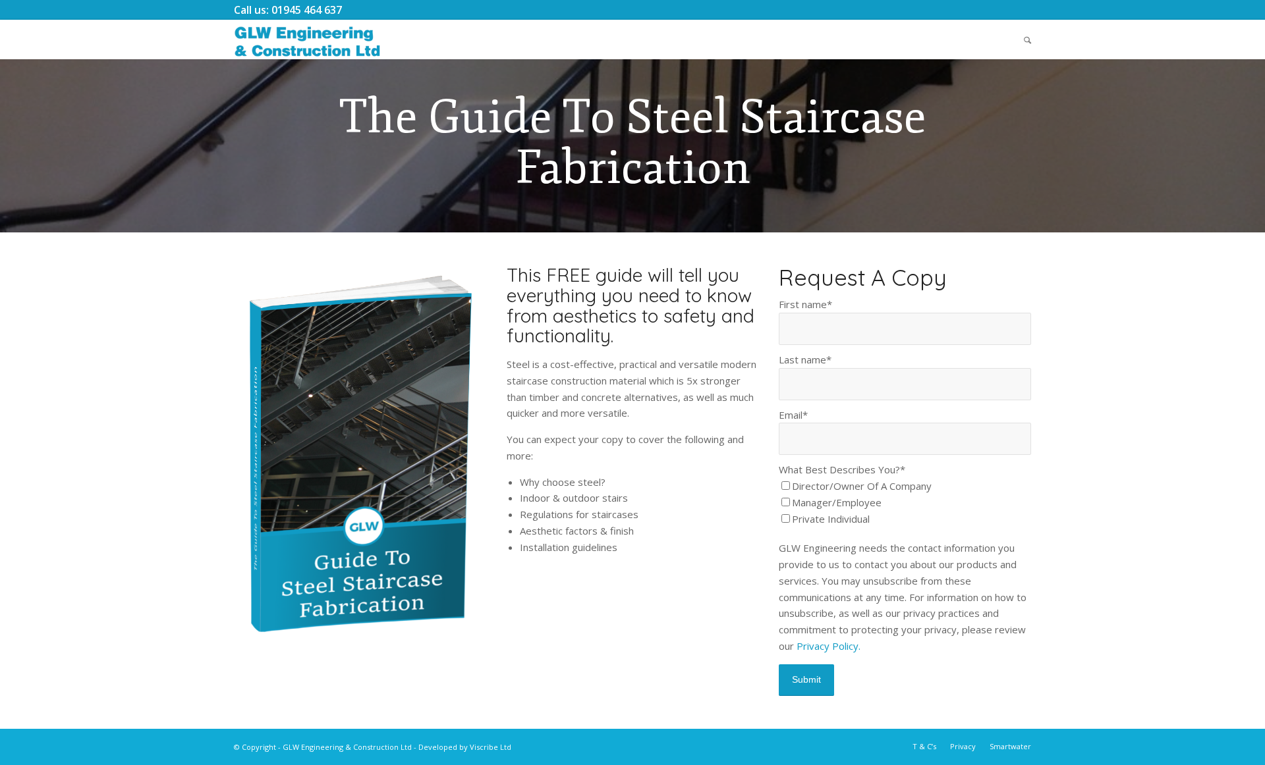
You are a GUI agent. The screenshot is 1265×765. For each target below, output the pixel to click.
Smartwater (1010, 746)
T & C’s (924, 746)
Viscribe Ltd (490, 747)
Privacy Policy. (828, 645)
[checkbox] (905, 502)
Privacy (963, 746)
